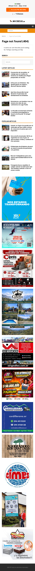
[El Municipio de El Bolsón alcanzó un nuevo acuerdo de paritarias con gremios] (5, 148)
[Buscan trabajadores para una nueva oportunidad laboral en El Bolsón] (5, 158)
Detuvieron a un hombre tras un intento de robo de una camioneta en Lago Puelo (21, 103)
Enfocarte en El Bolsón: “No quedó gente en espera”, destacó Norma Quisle (20, 84)
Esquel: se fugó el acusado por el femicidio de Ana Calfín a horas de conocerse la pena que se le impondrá (22, 128)
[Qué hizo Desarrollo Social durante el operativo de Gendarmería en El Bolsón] (5, 94)
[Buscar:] (17, 30)
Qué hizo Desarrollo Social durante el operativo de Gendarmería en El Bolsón (19, 93)
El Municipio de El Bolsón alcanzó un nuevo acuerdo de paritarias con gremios (22, 148)
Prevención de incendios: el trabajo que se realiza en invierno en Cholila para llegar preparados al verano (21, 74)
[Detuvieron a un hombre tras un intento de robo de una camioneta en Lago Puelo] (5, 103)
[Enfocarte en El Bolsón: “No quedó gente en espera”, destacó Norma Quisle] (5, 85)
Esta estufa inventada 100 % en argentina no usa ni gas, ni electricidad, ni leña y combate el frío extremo (22, 138)
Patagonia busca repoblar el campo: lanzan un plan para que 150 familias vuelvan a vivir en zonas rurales (21, 167)
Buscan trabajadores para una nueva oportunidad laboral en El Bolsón (21, 157)
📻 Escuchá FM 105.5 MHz (17, 9)
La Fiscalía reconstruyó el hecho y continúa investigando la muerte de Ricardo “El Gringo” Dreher (21, 113)
